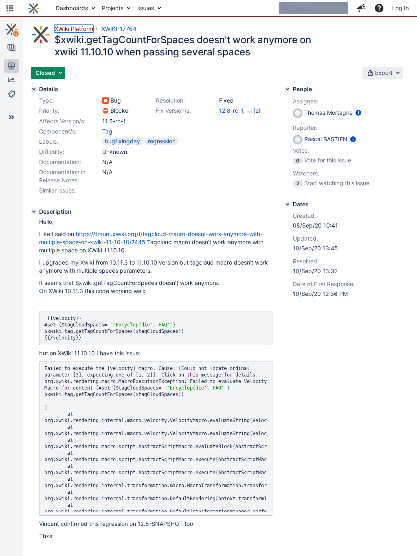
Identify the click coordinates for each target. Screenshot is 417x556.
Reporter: (305, 127)
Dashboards (72, 7)
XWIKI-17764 (118, 28)
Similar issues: (57, 190)
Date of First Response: (324, 283)
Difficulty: (51, 151)
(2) (257, 110)
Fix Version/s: (173, 110)
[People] (287, 89)
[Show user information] (358, 112)
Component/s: (58, 131)
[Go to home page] (34, 8)
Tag (107, 131)
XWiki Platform (74, 28)
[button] (9, 8)
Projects (112, 7)
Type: (46, 100)
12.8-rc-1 (231, 110)
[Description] (34, 212)
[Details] (34, 89)
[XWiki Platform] (11, 29)
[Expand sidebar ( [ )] (11, 117)
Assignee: (305, 101)
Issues (145, 7)
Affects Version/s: (62, 121)
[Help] (379, 8)
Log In (400, 7)
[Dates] (287, 204)
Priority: (49, 110)
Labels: (48, 141)
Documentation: (60, 161)
